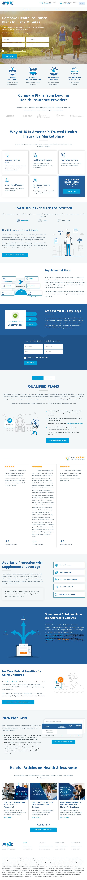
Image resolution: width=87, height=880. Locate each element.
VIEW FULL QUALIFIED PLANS (57, 440)
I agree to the (15, 51)
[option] (10, 116)
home (25, 843)
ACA (37, 378)
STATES (43, 9)
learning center (60, 849)
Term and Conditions (19, 51)
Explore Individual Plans (15, 255)
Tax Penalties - (49, 640)
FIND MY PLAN (71, 191)
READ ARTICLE (8, 818)
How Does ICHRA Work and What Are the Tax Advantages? (14, 805)
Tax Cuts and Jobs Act (11, 682)
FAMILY (45, 220)
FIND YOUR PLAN (26, 9)
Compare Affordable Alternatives (18, 702)
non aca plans (27, 849)
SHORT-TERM (66, 220)
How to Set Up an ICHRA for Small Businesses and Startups (42, 805)
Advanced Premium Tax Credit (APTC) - (57, 634)
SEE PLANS (9, 56)
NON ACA (49, 378)
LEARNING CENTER (60, 9)
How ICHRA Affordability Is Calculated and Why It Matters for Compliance (70, 805)
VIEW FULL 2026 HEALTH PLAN (63, 742)
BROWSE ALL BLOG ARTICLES (43, 830)
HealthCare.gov (68, 870)
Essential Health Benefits (75, 424)
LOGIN (82, 3)
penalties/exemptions (46, 846)
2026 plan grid (59, 843)
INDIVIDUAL (25, 220)
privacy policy (75, 849)
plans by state (75, 843)
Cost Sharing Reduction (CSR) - (54, 637)
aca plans (42, 843)
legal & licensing (76, 846)
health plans (27, 846)
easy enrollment (44, 849)
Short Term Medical (61, 846)
